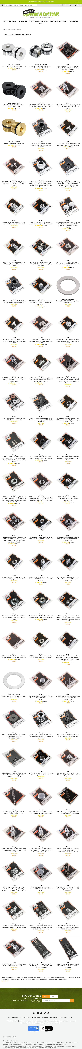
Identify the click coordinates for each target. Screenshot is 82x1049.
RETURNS (22, 1021)
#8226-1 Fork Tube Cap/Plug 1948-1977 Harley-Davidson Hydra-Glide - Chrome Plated (68, 341)
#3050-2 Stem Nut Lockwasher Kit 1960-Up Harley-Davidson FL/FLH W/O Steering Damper (14, 617)
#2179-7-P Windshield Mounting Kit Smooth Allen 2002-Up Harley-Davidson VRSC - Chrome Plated (68, 927)
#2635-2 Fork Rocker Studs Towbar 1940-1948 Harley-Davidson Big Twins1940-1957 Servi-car (68, 889)
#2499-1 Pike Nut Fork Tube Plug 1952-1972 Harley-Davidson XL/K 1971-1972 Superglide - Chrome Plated (41, 850)
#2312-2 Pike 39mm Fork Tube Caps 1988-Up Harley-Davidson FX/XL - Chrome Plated (68, 106)
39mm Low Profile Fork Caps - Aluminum (14, 66)
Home (4, 29)
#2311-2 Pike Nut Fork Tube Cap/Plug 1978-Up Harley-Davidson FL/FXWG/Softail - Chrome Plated (68, 850)
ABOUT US (30, 1021)
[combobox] (21, 5)
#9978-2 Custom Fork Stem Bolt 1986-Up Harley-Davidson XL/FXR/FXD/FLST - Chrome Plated (14, 379)
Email (45, 996)
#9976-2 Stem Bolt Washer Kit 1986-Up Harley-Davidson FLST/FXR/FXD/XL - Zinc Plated (68, 264)
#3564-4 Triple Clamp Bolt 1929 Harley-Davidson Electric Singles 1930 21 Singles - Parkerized (41, 419)
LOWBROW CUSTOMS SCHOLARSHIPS (57, 1021)
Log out (70, 5)
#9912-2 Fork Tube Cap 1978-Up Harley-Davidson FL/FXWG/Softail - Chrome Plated (14, 183)
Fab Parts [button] (44, 21)
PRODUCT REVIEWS (25, 1023)
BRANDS (72, 1021)
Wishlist (60, 5)
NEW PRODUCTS (26, 1017)
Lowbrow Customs (11, 1036)
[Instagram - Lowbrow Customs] (34, 1013)
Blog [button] (40, 23)
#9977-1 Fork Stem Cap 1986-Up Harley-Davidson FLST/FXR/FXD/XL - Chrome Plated (41, 698)
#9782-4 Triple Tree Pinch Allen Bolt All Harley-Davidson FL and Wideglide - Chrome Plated (68, 579)
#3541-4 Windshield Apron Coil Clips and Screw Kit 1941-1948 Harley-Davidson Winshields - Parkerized (14, 775)
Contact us (77, 1)
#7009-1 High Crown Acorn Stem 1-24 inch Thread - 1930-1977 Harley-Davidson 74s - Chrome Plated (41, 579)
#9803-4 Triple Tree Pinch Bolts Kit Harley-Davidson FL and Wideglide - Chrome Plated (68, 458)
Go (72, 1000)
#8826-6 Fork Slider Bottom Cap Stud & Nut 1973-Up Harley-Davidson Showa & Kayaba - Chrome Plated (41, 379)
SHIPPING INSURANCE (39, 1023)
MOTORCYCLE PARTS (14, 1017)
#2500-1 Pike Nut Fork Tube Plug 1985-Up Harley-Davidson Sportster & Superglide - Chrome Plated (14, 850)
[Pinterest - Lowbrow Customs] (48, 1013)
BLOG (70, 1017)
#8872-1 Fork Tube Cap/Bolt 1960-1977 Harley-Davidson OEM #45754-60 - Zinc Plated (13, 341)
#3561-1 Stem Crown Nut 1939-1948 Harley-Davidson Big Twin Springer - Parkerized (41, 145)
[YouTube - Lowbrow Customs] (41, 1013)
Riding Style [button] (22, 21)
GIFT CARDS (63, 1017)
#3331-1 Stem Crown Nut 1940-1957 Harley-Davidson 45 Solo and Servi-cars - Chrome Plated (41, 736)
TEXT (53, 996)
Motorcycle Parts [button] (9, 21)
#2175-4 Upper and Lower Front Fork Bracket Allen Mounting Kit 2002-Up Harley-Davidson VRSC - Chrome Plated (14, 889)
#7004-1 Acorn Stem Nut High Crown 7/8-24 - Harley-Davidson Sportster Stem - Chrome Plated (41, 302)
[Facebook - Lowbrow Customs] (38, 1013)
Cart (78, 5)
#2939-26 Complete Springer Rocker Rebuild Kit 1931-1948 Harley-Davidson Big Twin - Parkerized (68, 68)
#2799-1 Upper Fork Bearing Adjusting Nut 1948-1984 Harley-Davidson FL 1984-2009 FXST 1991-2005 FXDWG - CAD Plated (41, 498)
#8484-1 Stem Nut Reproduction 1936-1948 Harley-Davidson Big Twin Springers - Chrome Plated (68, 419)
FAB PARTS (37, 1017)
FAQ (16, 1021)
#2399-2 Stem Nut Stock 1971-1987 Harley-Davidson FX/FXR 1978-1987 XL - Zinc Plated (41, 341)
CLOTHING (45, 1017)
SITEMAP (57, 1023)
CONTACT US (9, 1021)
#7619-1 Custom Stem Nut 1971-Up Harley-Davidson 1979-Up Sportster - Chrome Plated (68, 498)
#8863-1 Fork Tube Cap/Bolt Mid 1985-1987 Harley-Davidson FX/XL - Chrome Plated (14, 264)
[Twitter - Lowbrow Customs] (45, 1013)
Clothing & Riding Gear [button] (58, 21)
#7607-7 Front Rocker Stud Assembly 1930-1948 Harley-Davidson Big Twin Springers (41, 264)
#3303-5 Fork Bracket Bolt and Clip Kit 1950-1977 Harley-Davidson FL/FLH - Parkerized (68, 966)
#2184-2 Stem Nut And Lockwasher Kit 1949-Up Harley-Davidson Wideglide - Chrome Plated (68, 538)
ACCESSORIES (54, 1017)
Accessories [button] (73, 21)
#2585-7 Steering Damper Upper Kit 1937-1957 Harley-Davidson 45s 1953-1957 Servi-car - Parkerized (41, 966)
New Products (35, 21)
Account (65, 5)
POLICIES (50, 1023)
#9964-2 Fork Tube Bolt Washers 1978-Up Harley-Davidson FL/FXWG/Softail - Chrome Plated (68, 698)
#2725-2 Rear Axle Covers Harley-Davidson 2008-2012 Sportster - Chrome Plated (40, 889)
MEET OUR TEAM (40, 1021)
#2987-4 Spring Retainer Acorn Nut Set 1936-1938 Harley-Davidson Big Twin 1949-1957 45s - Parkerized (41, 927)
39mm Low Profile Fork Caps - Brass (14, 143)
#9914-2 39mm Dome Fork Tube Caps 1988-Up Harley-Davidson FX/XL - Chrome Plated (68, 775)
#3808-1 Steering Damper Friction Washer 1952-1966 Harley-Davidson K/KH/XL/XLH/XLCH (14, 736)
